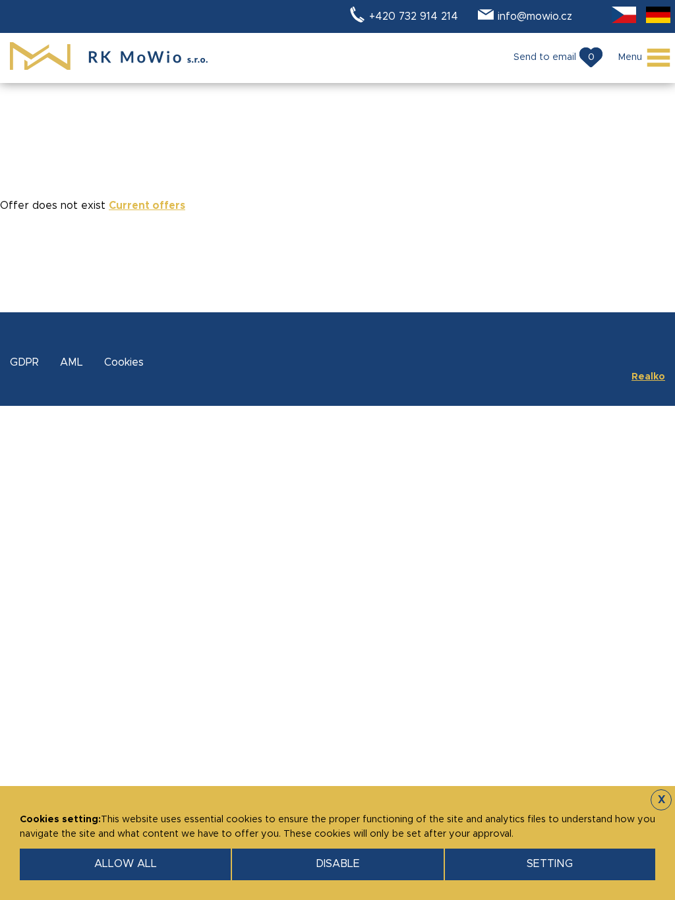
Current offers (147, 205)
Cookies (124, 362)
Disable (338, 863)
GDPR (24, 362)
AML (71, 362)
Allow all (125, 863)
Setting (550, 863)
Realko (648, 376)
